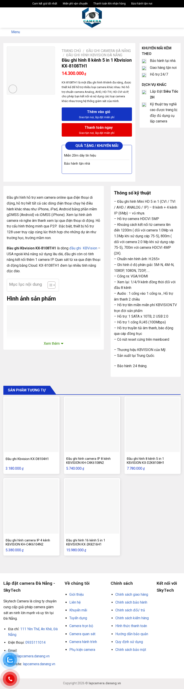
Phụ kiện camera (82, 650)
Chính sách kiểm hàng (132, 618)
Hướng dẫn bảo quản (131, 634)
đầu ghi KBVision (83, 248)
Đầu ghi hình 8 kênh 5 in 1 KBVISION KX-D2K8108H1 (145, 461)
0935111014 (35, 642)
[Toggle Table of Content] (49, 285)
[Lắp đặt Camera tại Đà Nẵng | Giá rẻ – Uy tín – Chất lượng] (92, 17)
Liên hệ (75, 602)
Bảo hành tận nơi (141, 3)
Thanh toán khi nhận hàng (109, 3)
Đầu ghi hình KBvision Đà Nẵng (94, 55)
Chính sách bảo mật (130, 650)
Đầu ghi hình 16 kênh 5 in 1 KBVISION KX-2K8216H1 (85, 543)
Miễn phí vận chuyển (75, 3)
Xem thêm (52, 343)
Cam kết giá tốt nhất (44, 3)
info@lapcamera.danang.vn (29, 656)
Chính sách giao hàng (131, 594)
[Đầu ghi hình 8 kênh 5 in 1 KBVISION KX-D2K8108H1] (152, 424)
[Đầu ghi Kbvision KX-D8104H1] (31, 424)
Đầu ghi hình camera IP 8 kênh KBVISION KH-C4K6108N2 (88, 461)
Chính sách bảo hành (131, 602)
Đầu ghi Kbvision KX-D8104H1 (27, 459)
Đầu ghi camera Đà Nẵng (108, 51)
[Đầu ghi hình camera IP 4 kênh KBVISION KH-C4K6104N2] (31, 506)
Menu (15, 32)
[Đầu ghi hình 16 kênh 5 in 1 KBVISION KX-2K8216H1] (92, 506)
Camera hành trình (83, 642)
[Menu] (6, 17)
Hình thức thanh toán (131, 626)
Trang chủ (71, 51)
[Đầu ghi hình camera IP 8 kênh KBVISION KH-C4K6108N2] (92, 424)
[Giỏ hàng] (178, 18)
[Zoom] (13, 89)
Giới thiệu (76, 594)
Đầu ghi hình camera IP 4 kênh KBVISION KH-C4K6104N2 (28, 543)
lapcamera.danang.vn (39, 664)
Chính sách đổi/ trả (130, 610)
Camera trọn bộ (81, 626)
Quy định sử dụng (129, 642)
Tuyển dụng (78, 618)
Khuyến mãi (78, 610)
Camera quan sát (82, 634)
